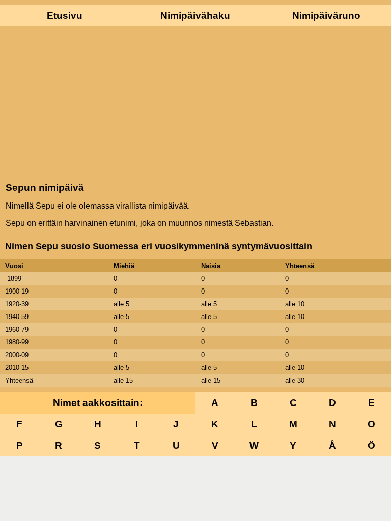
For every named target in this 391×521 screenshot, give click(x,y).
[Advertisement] (195, 103)
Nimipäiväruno (326, 15)
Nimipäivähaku (195, 15)
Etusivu (64, 15)
